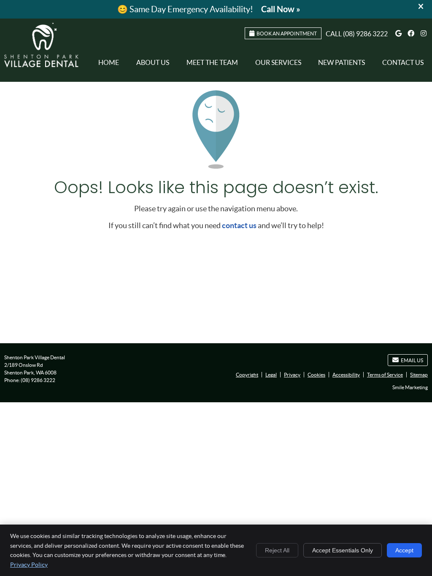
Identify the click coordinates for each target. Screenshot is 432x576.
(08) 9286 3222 (365, 34)
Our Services (278, 62)
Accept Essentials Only (342, 550)
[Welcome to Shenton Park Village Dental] (41, 64)
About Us (152, 62)
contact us (239, 225)
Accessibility (346, 374)
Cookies (316, 374)
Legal (271, 374)
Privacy (292, 374)
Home (108, 62)
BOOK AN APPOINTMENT (286, 33)
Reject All (277, 550)
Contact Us (403, 62)
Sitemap (419, 374)
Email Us (412, 360)
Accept (404, 550)
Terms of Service (385, 374)
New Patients (341, 62)
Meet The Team (212, 62)
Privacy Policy (29, 564)
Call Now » (280, 9)
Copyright (247, 374)
